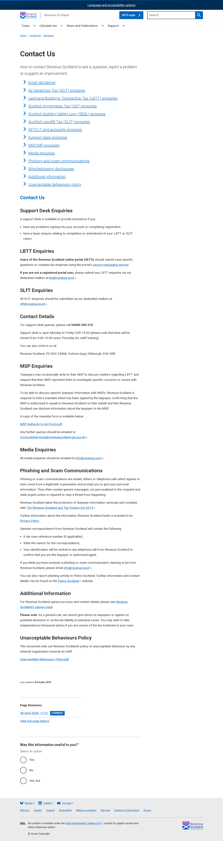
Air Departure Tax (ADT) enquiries (56, 90)
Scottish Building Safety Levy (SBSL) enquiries (67, 114)
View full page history (34, 721)
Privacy (147, 810)
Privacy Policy (29, 521)
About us (24, 810)
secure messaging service (110, 265)
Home (23, 35)
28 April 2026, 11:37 (34, 713)
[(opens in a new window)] (22, 824)
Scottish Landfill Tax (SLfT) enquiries (59, 122)
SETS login (128, 15)
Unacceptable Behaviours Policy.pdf (44, 659)
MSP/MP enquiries (44, 145)
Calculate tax (48, 26)
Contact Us (35, 35)
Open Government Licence (83, 823)
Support (113, 26)
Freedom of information (126, 810)
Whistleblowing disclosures (51, 169)
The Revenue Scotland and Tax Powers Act (59, 508)
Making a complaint (86, 810)
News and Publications (82, 26)
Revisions (49, 35)
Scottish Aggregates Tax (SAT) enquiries (62, 106)
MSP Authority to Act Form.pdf (41, 424)
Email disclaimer (42, 82)
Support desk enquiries (47, 137)
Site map (105, 810)
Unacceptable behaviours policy (54, 184)
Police (68, 581)
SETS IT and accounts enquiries (55, 129)
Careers (38, 810)
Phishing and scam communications (59, 161)
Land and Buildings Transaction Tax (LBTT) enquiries (73, 98)
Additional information (47, 176)
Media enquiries (41, 153)
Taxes (25, 26)
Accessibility (65, 810)
